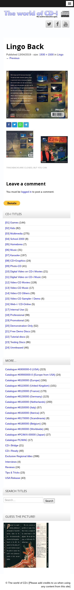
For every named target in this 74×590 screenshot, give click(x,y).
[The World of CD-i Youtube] (65, 24)
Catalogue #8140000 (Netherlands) (25, 401)
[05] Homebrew (14, 244)
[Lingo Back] (37, 94)
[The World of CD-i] (37, 13)
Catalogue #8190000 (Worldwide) (24, 429)
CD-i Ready (11, 450)
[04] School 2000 (14, 238)
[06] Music (11, 249)
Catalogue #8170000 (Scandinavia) (25, 418)
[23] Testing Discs (15, 342)
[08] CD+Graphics (15, 260)
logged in (26, 191)
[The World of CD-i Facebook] (57, 24)
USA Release (12, 477)
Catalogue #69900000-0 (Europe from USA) (30, 374)
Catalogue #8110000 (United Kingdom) (27, 385)
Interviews (11, 461)
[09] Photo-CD (13, 266)
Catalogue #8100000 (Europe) (22, 380)
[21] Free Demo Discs (17, 331)
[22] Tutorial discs (15, 336)
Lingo (60, 54)
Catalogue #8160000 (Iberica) (22, 412)
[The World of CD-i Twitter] (49, 24)
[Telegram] (26, 124)
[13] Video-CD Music (17, 287)
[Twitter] (14, 124)
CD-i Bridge (11, 445)
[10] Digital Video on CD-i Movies (24, 271)
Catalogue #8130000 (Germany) (23, 396)
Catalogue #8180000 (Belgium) (23, 423)
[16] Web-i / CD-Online (18, 304)
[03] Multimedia (14, 233)
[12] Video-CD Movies (17, 282)
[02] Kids (10, 228)
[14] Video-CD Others (17, 293)
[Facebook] (8, 124)
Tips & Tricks (12, 472)
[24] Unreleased (14, 347)
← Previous (12, 58)
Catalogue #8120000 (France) (22, 391)
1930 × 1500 (46, 54)
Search (49, 501)
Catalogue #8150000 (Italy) (20, 407)
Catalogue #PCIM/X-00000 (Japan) (25, 434)
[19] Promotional (14, 320)
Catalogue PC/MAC (16, 440)
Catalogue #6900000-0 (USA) (22, 369)
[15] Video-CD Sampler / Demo (22, 298)
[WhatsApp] (20, 124)
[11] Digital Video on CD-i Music (23, 277)
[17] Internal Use (14, 309)
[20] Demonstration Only (19, 325)
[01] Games (11, 222)
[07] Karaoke (12, 255)
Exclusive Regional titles (19, 456)
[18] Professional (14, 315)
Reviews (10, 467)
